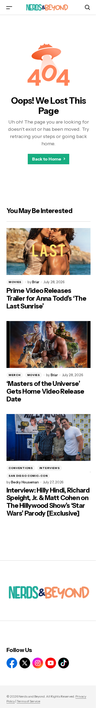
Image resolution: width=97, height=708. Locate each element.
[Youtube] (50, 663)
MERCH (15, 375)
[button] (9, 7)
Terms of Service (28, 701)
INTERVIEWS (49, 468)
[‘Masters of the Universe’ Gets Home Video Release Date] (48, 344)
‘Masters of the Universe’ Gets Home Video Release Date (45, 391)
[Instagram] (37, 663)
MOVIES (15, 282)
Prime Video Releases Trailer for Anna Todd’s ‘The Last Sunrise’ (46, 298)
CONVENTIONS (21, 468)
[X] (24, 663)
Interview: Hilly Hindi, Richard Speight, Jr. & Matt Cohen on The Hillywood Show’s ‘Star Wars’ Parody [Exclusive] (48, 502)
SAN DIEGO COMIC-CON (28, 476)
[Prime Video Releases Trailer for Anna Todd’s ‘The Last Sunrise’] (48, 251)
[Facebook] (11, 663)
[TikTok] (63, 663)
